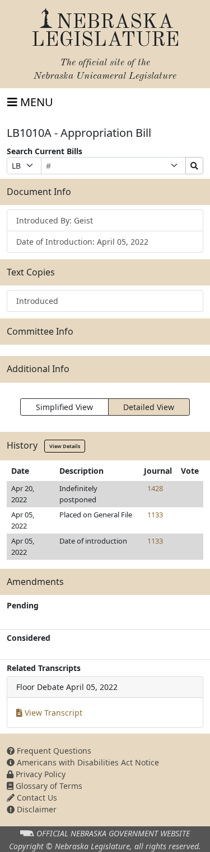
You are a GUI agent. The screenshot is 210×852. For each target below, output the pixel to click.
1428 (155, 488)
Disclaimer (36, 809)
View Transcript (52, 712)
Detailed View (148, 407)
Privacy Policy (39, 774)
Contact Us (36, 797)
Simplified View (64, 407)
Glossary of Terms (47, 785)
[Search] (194, 165)
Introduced (37, 301)
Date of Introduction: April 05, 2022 (82, 241)
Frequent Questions (53, 750)
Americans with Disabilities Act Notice (87, 762)
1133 (155, 515)
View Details (64, 446)
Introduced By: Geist (54, 220)
